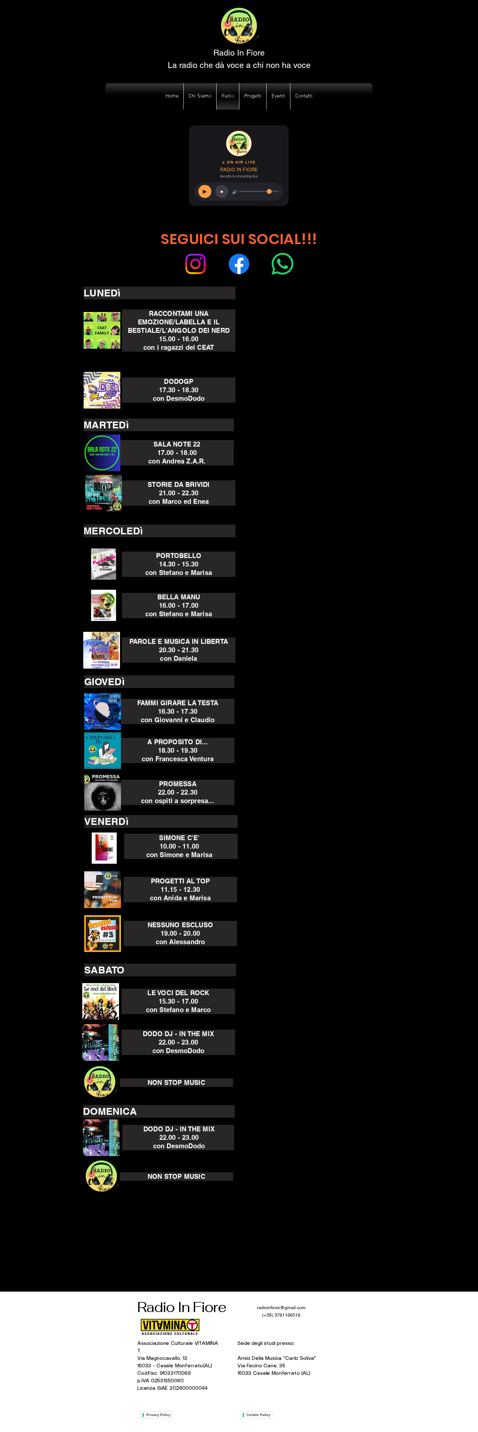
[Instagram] (195, 264)
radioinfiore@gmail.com (281, 1307)
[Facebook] (239, 264)
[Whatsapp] (282, 264)
